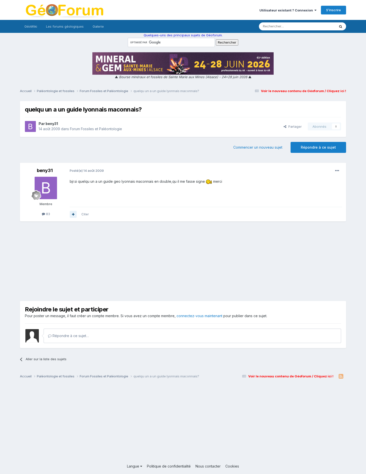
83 (47, 214)
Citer (85, 214)
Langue (133, 466)
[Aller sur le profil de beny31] (30, 126)
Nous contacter (208, 466)
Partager (294, 126)
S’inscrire (333, 10)
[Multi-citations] (73, 214)
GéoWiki (30, 26)
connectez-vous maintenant (199, 316)
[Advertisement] (183, 261)
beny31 (52, 123)
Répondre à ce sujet (318, 147)
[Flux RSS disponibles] (341, 376)
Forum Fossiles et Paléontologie (96, 129)
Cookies (232, 466)
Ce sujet (322, 26)
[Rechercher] (340, 26)
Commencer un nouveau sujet (257, 147)
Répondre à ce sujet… (70, 336)
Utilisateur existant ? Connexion (286, 10)
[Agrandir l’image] (209, 181)
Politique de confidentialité (169, 466)
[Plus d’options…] (337, 171)
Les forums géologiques (65, 26)
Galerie (98, 26)
